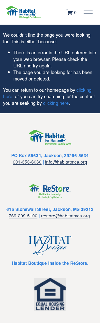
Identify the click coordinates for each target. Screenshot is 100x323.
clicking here (56, 102)
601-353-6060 (27, 162)
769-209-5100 (23, 216)
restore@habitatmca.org (65, 216)
